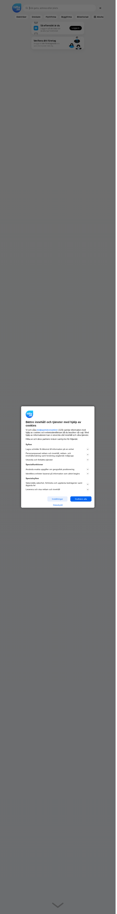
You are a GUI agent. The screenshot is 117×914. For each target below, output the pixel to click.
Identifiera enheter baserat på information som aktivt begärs (53, 473)
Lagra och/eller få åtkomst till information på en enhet (50, 449)
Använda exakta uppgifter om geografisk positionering (50, 469)
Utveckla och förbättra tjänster (39, 460)
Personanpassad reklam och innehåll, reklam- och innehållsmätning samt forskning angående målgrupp (50, 454)
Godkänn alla (81, 499)
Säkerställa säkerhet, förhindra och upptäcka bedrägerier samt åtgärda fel (54, 484)
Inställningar (57, 499)
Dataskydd (58, 505)
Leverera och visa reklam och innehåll (43, 489)
